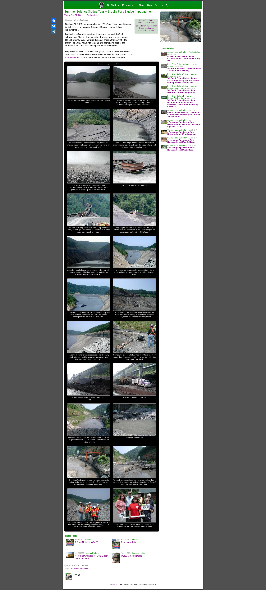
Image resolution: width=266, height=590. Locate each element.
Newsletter (135, 540)
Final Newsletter (129, 542)
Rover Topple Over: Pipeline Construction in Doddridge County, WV (184, 58)
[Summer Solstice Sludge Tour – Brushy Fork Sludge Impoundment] (180, 42)
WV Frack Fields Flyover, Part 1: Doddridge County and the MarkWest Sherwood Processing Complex (182, 103)
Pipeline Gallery (195, 52)
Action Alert (89, 540)
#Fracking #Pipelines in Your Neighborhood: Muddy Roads (181, 141)
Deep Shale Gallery (174, 64)
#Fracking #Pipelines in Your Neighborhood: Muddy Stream (181, 133)
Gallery (170, 52)
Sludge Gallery (93, 15)
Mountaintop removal (79, 568)
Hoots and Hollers (92, 553)
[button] (167, 5)
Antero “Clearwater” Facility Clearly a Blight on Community (184, 69)
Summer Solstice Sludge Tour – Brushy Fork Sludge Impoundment (109, 11)
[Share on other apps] (53, 31)
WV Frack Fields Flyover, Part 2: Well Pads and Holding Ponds (182, 91)
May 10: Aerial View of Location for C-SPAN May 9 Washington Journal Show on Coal (183, 114)
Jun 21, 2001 (77, 15)
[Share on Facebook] (53, 20)
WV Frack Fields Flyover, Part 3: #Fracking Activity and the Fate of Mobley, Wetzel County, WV (183, 80)
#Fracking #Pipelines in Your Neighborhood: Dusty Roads (181, 148)
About (141, 5)
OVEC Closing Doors (131, 556)
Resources (127, 5)
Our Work (111, 5)
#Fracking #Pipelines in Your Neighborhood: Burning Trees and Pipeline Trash (183, 124)
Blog (149, 5)
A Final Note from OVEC (87, 542)
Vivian (67, 15)
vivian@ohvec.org (72, 57)
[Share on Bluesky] (53, 26)
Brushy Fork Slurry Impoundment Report (146, 21)
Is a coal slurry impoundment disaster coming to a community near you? (146, 28)
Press (157, 5)
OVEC (114, 585)
